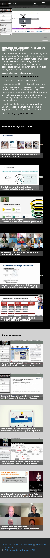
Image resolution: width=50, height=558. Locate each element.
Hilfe (4, 547)
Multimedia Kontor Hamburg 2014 (20, 550)
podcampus (9, 3)
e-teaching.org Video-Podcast (19, 113)
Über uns (6, 545)
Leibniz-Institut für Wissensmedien (20, 77)
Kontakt (11, 547)
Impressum (40, 545)
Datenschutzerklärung (23, 545)
